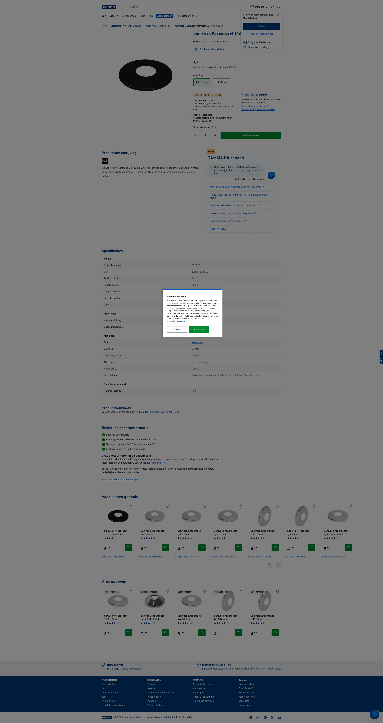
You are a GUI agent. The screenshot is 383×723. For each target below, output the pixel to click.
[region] (192, 313)
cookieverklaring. (178, 321)
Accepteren (199, 329)
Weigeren (177, 329)
